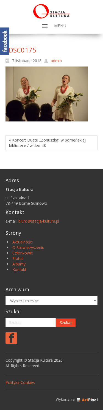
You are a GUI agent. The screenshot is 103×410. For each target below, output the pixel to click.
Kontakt (19, 269)
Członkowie (22, 253)
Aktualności (22, 242)
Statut (17, 258)
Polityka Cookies (20, 382)
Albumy (19, 264)
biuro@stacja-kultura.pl (38, 221)
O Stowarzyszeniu (28, 247)
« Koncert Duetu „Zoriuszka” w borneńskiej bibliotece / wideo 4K (47, 142)
